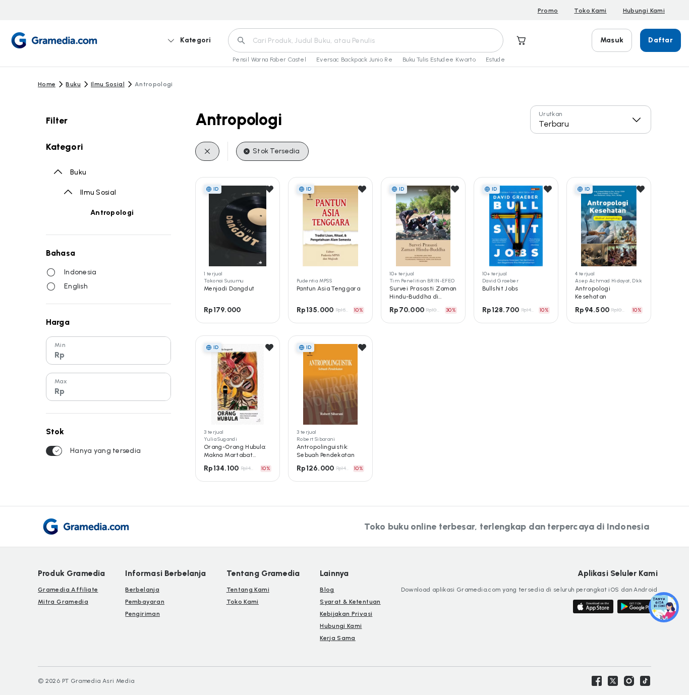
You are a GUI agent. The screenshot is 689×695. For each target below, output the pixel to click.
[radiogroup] (108, 279)
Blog (327, 589)
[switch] (54, 451)
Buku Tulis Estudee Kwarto (439, 59)
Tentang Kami (247, 589)
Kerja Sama (338, 638)
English (76, 286)
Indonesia (80, 272)
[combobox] (590, 119)
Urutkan (550, 114)
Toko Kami (590, 10)
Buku (73, 84)
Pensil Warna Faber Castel (269, 59)
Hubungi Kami (644, 10)
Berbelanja (142, 589)
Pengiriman (142, 613)
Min (59, 345)
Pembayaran (144, 601)
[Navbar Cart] (521, 40)
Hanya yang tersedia (105, 450)
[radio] (51, 272)
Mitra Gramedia (63, 601)
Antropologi (112, 212)
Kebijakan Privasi (346, 613)
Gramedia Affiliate (68, 589)
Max (60, 381)
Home (46, 84)
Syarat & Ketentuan (350, 601)
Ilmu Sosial (108, 84)
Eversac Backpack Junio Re (354, 59)
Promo (548, 10)
